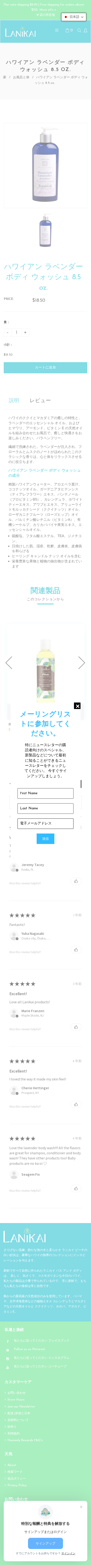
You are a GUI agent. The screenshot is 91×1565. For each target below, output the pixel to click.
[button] (73, 17)
